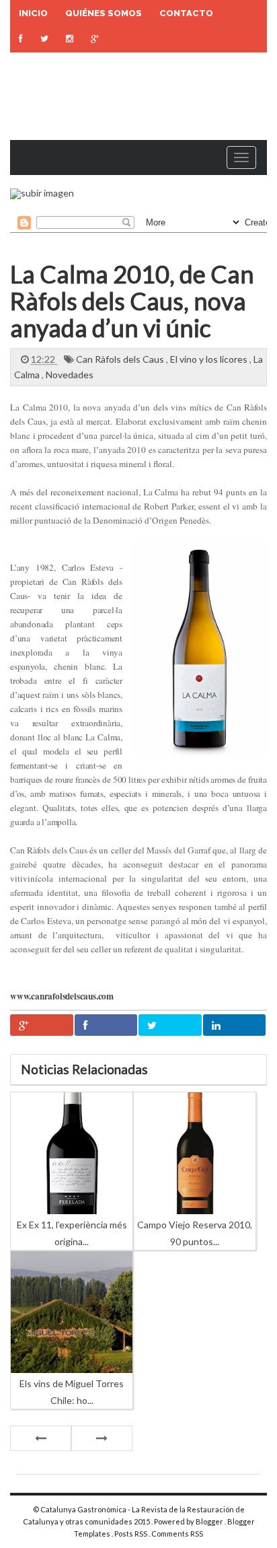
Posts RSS (131, 1533)
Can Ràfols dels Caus (121, 359)
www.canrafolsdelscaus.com (62, 996)
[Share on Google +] (41, 1025)
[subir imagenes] (42, 193)
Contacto (186, 13)
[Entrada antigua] (101, 1438)
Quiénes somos (103, 13)
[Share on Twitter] (170, 1025)
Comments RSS (177, 1533)
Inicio (33, 13)
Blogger (210, 1521)
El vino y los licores (209, 359)
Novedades (69, 374)
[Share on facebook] (106, 1025)
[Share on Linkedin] (234, 1025)
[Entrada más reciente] (40, 1438)
